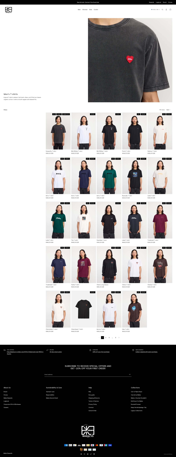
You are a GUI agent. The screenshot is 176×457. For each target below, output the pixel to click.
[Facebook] (81, 454)
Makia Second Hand (52, 398)
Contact (91, 407)
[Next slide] (69, 131)
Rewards (151, 2)
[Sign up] (129, 374)
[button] (169, 110)
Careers (6, 407)
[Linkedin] (94, 454)
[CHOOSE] (67, 146)
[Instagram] (85, 454)
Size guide (92, 395)
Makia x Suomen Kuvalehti (138, 398)
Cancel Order (92, 410)
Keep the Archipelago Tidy (138, 407)
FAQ (90, 392)
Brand (164, 2)
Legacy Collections (136, 410)
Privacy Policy (93, 404)
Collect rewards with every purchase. (147, 352)
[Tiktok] (91, 454)
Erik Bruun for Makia (137, 401)
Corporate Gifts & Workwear (12, 404)
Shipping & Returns (94, 398)
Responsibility (50, 395)
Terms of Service (94, 401)
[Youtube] (88, 454)
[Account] (166, 10)
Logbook (158, 2)
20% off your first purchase (101, 352)
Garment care (50, 392)
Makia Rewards (8, 398)
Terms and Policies (168, 454)
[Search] (162, 10)
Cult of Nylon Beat (136, 392)
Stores (170, 2)
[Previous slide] (48, 131)
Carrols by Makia (136, 395)
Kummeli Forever (136, 404)
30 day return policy (56, 352)
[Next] (119, 337)
